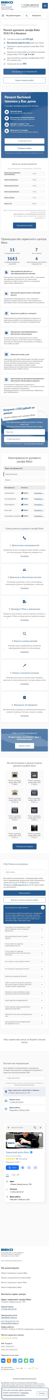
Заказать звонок (24, 746)
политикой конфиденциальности (34, 443)
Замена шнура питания (11, 185)
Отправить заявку (24, 148)
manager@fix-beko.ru (10, 1323)
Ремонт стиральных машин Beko (14, 1273)
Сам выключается (10, 499)
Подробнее (25, 556)
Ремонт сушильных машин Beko (14, 1282)
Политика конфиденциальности (24, 1379)
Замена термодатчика (11, 179)
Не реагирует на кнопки (12, 516)
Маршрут (14, 1167)
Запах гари (8, 510)
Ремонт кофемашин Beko (11, 1287)
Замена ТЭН (8, 203)
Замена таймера (9, 197)
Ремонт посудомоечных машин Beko (16, 1278)
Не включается (9, 493)
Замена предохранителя (11, 191)
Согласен (42, 1393)
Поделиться (3, 1360)
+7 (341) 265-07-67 (31, 5)
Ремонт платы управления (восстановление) (12, 173)
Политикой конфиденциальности (24, 1085)
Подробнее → (39, 493)
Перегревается (9, 505)
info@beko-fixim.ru (9, 1317)
